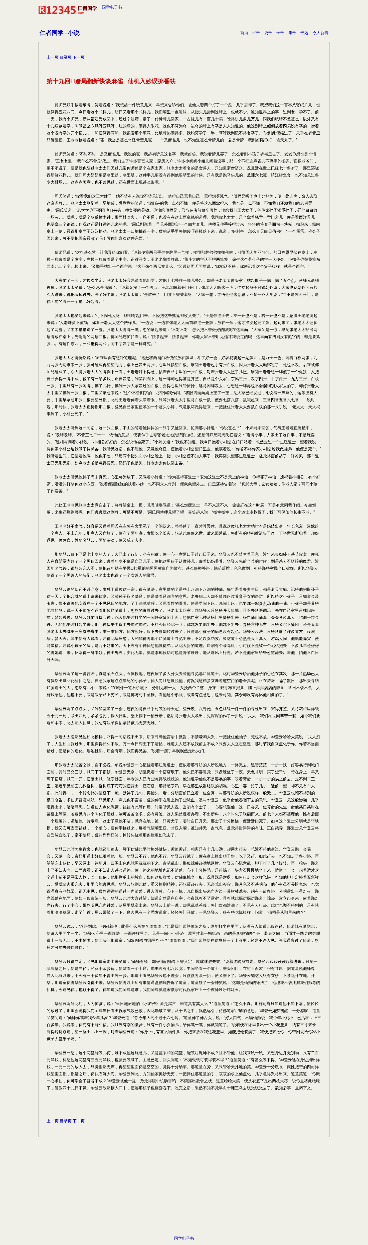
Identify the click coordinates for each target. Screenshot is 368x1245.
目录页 (66, 57)
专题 (304, 33)
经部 (256, 33)
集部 (292, 33)
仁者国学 (52, 32)
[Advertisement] (184, 1174)
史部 (268, 33)
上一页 (53, 57)
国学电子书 (112, 7)
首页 (244, 33)
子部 (280, 33)
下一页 (79, 57)
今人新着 (320, 33)
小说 (74, 32)
